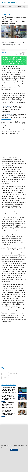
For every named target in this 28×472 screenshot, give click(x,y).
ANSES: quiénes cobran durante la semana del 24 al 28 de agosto (8, 397)
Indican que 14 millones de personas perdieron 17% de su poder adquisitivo (8, 413)
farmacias (5, 377)
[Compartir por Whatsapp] (23, 53)
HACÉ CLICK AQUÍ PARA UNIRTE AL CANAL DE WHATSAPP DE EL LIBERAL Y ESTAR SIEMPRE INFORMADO (14, 60)
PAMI (3, 374)
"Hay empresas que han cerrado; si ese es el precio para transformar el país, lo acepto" (8, 390)
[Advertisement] (14, 146)
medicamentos (13, 374)
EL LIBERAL (4, 15)
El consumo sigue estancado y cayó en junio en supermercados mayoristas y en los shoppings (8, 406)
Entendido (14, 450)
